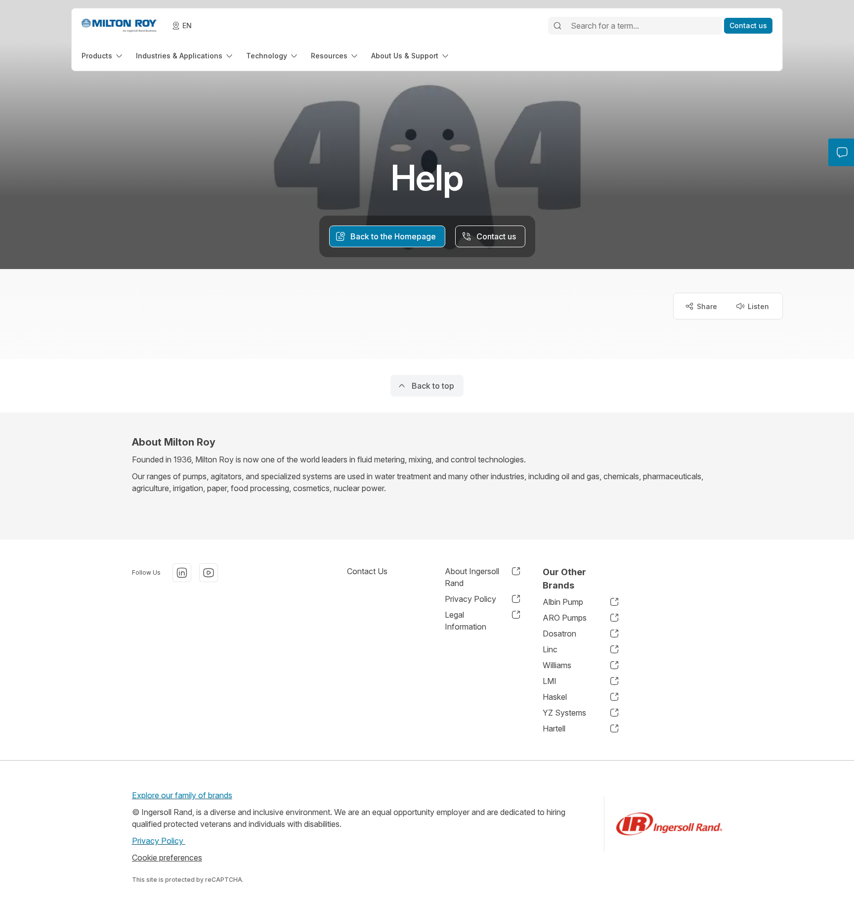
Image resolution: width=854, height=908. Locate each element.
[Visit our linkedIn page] (181, 572)
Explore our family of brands (182, 795)
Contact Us (367, 571)
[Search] (557, 26)
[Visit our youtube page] (208, 572)
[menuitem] (103, 55)
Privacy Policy (158, 841)
